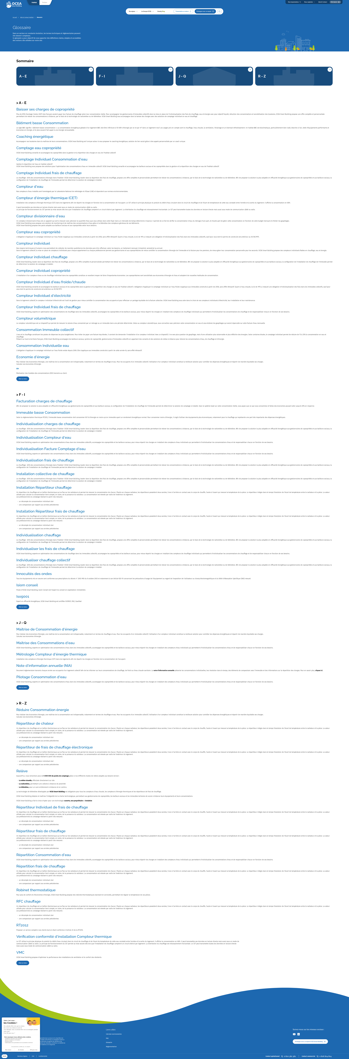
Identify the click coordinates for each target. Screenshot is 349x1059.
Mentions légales (22, 1056)
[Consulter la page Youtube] (294, 1034)
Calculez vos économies (114, 1034)
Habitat (34, 2)
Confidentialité (43, 1056)
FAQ (107, 1038)
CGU (33, 1056)
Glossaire (109, 1042)
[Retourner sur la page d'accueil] (14, 4)
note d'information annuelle (164, 670)
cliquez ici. (319, 670)
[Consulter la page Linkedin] (298, 1034)
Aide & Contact (322, 2)
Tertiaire (44, 2)
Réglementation (111, 1046)
